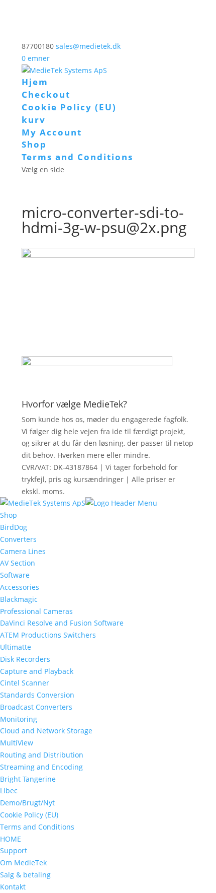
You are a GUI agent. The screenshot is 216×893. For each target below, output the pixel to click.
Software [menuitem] (15, 575)
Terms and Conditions (77, 157)
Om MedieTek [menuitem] (23, 862)
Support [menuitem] (13, 850)
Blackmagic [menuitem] (19, 599)
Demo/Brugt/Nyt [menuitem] (27, 802)
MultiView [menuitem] (16, 742)
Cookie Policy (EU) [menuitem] (29, 814)
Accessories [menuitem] (19, 587)
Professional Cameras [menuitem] (36, 611)
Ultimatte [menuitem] (15, 647)
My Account (52, 132)
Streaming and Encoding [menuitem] (41, 767)
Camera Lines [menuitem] (23, 551)
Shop (34, 144)
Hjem (35, 82)
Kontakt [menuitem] (13, 886)
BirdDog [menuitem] (13, 527)
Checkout (46, 94)
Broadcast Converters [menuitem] (36, 707)
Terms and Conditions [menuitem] (37, 827)
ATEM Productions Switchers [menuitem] (48, 635)
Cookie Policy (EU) (69, 107)
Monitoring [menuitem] (18, 719)
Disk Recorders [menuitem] (25, 659)
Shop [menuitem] (8, 515)
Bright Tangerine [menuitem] (28, 779)
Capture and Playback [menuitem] (36, 671)
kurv (34, 119)
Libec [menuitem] (9, 790)
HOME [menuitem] (10, 839)
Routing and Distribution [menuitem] (41, 755)
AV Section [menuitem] (17, 563)
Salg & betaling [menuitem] (25, 874)
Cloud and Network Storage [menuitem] (46, 730)
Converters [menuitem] (18, 539)
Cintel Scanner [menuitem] (24, 683)
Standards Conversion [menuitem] (37, 695)
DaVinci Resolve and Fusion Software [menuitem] (62, 623)
